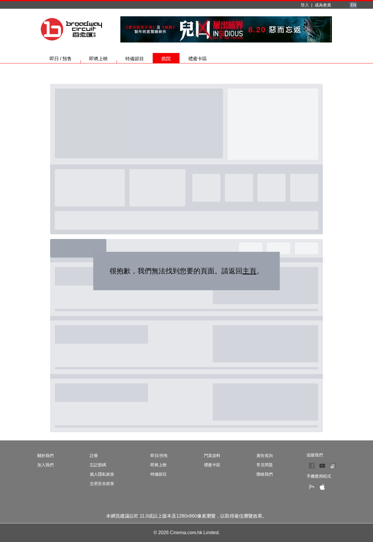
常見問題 (264, 465)
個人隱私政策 (102, 474)
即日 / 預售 (61, 58)
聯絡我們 (264, 474)
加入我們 (45, 465)
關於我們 (45, 455)
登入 (305, 5)
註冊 (94, 455)
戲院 (166, 58)
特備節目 (134, 58)
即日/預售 (159, 455)
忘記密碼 (98, 465)
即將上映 (98, 58)
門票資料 (212, 455)
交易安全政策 (102, 483)
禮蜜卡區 (197, 58)
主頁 (249, 271)
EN (353, 5)
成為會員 (323, 5)
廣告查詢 (264, 455)
